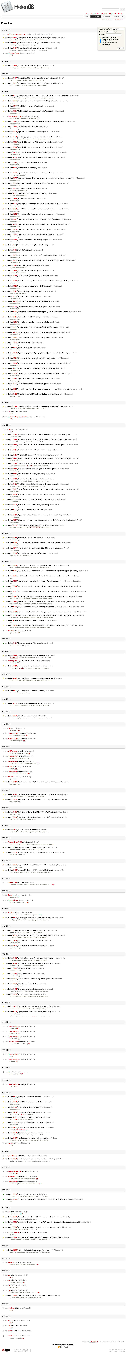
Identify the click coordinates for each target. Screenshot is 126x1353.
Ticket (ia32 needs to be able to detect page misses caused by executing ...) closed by (43, 596)
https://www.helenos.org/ (117, 1351)
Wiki (87, 16)
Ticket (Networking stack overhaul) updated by (29, 691)
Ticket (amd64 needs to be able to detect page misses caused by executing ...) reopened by (45, 612)
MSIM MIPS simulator (22, 1130)
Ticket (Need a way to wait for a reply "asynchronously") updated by (37, 358)
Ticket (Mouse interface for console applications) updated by (35, 368)
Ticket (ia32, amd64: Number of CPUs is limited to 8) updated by (36, 152)
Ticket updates (106, 41)
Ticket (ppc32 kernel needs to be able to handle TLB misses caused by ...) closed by (42, 576)
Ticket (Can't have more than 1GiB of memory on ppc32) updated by (37, 782)
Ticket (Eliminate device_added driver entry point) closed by (34, 525)
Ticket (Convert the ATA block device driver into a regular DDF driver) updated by (41, 445)
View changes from (105, 29)
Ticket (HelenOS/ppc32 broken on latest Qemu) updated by (34, 78)
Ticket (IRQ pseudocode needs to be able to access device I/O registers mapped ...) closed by (46, 571)
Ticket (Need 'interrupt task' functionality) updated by (32, 322)
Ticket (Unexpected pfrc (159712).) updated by (30, 538)
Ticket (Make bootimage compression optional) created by (33, 678)
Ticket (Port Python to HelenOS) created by (28, 1112)
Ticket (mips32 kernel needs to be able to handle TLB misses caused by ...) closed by (43, 581)
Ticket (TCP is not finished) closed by (26, 1194)
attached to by (29, 34)
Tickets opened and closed (110, 39)
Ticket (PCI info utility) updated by (25, 199)
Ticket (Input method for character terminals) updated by (33, 286)
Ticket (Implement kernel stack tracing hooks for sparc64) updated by (38, 219)
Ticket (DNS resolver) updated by (25, 348)
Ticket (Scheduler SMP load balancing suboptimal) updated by (35, 157)
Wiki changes (105, 44)
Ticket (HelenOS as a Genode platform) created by (31, 48)
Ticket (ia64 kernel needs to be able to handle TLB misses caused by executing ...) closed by (45, 591)
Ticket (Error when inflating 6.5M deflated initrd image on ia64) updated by (39, 394)
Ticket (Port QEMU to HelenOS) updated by (28, 1102)
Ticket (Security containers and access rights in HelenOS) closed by (37, 566)
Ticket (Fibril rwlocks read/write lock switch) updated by (33, 384)
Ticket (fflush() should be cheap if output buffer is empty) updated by (37, 332)
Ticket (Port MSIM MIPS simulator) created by (29, 1128)
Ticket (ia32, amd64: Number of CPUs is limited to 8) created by (35, 870)
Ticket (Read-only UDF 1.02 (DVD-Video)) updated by (32, 505)
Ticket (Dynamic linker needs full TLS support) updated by (34, 142)
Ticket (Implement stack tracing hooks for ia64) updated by (34, 235)
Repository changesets (109, 43)
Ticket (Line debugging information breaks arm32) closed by (34, 137)
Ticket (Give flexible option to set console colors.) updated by (35, 214)
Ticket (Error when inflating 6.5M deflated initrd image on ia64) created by (39, 406)
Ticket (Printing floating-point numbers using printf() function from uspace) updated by (43, 312)
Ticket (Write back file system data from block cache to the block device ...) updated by (43, 389)
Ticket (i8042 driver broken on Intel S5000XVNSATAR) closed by (36, 799)
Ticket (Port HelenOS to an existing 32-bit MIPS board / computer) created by (41, 440)
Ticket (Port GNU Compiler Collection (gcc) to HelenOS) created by (37, 484)
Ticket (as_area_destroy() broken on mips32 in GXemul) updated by (37, 548)
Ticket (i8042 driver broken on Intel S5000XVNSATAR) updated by (36, 812)
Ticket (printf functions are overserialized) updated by (32, 301)
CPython (23, 1114)
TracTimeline (93, 1341)
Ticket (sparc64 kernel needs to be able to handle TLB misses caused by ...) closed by (43, 586)
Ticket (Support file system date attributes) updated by (32, 379)
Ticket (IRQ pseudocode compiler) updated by (29, 66)
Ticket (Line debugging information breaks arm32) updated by (35, 1159)
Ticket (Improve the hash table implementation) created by (34, 1250)
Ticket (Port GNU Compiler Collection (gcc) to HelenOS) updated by (37, 469)
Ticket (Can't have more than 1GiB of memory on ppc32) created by (37, 794)
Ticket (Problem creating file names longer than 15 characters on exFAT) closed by (44, 1199)
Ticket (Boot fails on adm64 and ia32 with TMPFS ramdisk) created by (37, 1237)
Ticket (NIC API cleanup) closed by (25, 716)
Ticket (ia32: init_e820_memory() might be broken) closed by (34, 852)
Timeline (96, 16)
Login (87, 13)
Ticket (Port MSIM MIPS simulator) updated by (29, 1097)
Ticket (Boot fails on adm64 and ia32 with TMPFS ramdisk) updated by (38, 1227)
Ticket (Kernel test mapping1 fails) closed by (29, 643)
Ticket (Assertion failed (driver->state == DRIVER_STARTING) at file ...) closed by (41, 96)
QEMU (15, 1119)
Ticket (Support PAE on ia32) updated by (27, 265)
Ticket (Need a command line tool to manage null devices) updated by (38, 363)
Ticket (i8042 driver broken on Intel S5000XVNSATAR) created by (36, 817)
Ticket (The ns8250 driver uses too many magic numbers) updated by (37, 209)
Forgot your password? (116, 13)
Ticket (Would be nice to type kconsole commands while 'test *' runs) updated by (41, 281)
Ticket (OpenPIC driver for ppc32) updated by (29, 106)
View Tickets (118, 16)
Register (104, 13)
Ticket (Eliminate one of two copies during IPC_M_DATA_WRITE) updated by (40, 260)
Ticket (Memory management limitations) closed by (30, 620)
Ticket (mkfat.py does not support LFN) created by (31, 1138)
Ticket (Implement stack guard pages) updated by (31, 193)
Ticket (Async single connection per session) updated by (32, 963)
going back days (108, 32)
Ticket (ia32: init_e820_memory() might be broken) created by (35, 958)
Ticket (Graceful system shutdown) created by (30, 479)
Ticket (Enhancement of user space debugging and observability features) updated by (43, 520)
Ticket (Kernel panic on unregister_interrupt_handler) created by (35, 38)
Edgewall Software (22, 1351)
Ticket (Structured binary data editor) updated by (30, 291)
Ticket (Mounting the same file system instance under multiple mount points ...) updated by (45, 178)
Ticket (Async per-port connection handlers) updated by (32, 1012)
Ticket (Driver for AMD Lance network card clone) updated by (35, 494)
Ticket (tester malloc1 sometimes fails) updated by (31, 553)
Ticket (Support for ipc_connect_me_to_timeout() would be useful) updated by (41, 353)
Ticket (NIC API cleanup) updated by (26, 830)
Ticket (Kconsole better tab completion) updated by (31, 245)
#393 (33, 1016)
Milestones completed (108, 37)
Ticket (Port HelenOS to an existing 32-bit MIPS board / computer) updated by (41, 434)
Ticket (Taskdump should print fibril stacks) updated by (32, 307)
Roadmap (106, 16)
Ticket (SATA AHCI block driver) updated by (28, 296)
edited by (20, 53)
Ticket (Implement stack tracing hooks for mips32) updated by (35, 229)
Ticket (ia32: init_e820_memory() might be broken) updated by (35, 935)
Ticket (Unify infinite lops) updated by (26, 188)
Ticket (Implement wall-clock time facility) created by (32, 1295)
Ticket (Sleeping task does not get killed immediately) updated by (36, 204)
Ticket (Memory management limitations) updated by (31, 847)
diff (11, 55)
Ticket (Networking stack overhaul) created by (29, 989)
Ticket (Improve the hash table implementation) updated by (34, 173)
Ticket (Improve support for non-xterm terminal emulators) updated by (38, 373)
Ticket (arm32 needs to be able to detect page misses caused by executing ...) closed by (44, 602)
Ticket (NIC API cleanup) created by (25, 994)
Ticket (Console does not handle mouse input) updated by (33, 240)
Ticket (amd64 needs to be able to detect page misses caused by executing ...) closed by (44, 607)
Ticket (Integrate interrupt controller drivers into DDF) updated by (36, 101)
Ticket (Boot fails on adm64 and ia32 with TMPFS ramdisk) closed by (37, 1217)
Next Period (118, 20)
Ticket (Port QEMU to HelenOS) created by (28, 1117)
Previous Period (107, 20)
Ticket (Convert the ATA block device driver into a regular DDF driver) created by (41, 463)
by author (102, 34)
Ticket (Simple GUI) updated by (24, 250)
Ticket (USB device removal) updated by (27, 1133)
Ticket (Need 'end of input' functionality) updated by (31, 317)
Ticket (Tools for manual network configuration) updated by (34, 337)
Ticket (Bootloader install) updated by (26, 163)
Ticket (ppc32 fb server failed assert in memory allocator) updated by (37, 543)
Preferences (95, 13)
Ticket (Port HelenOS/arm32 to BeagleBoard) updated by (32, 43)
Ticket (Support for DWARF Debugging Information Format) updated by (38, 515)
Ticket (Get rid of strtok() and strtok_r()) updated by (31, 276)
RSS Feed (64, 1347)
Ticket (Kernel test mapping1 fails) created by (29, 666)
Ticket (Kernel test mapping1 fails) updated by (29, 656)
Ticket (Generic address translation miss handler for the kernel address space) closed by (44, 625)
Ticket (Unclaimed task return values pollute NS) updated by (34, 111)
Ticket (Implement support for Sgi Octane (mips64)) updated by (35, 255)
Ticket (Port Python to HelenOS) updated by (28, 1107)
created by (18, 1331)
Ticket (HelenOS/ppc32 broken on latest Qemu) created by (34, 918)
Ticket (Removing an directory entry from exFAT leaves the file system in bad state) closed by (48, 1222)
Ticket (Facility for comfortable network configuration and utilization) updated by (41, 489)
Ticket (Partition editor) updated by (26, 168)
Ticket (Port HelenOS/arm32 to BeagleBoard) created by (33, 455)
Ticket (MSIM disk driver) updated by (26, 127)
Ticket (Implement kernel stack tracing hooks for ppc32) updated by (37, 224)
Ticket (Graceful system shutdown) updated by (30, 474)
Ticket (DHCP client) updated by (25, 343)
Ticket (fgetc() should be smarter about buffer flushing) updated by (37, 327)
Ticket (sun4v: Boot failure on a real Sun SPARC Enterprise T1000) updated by (40, 121)
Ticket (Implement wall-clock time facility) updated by (32, 132)
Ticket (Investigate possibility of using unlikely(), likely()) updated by (36, 183)
